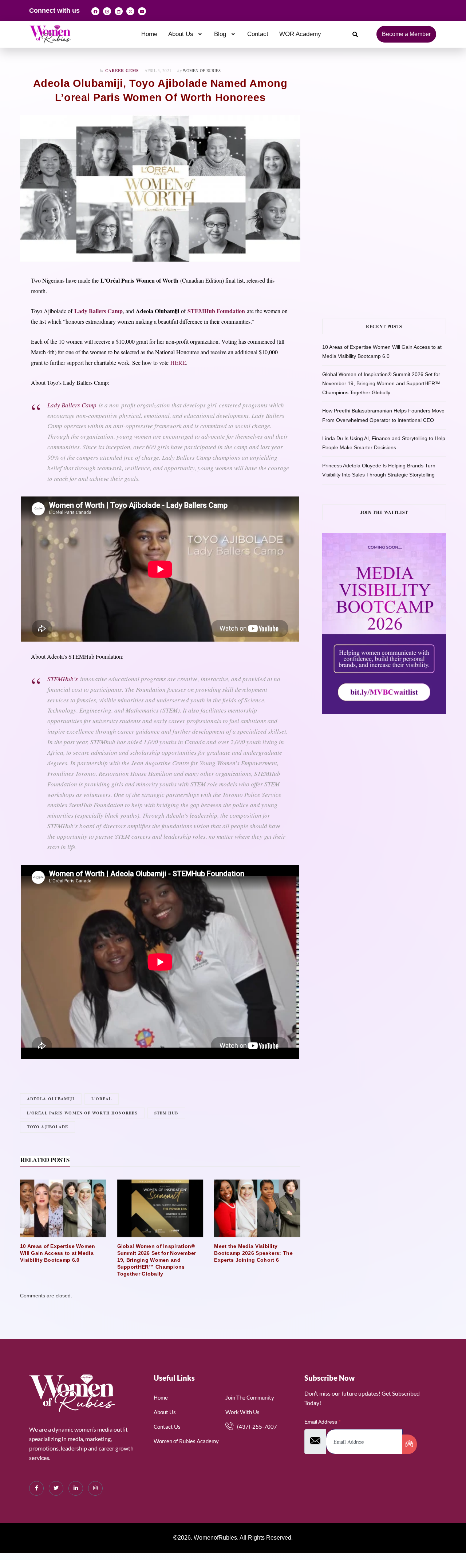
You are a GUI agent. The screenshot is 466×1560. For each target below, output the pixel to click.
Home (149, 34)
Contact (257, 34)
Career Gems (122, 70)
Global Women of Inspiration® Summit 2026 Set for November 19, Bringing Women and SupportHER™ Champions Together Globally (156, 1260)
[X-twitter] (130, 11)
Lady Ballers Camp (71, 405)
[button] (186, 34)
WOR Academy (300, 34)
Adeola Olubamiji (51, 1099)
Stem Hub (166, 1113)
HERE (178, 362)
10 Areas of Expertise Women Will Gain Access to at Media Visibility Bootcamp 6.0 (57, 1253)
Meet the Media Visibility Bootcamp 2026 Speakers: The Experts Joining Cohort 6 (253, 1253)
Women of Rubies (202, 70)
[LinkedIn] (75, 1488)
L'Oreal (101, 1099)
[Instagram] (107, 11)
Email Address (322, 1422)
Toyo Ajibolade (47, 1127)
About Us (180, 34)
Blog (220, 34)
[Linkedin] (119, 11)
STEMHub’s (62, 679)
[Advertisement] (394, 118)
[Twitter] (56, 1488)
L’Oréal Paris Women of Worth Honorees (82, 1113)
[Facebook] (95, 11)
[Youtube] (142, 11)
